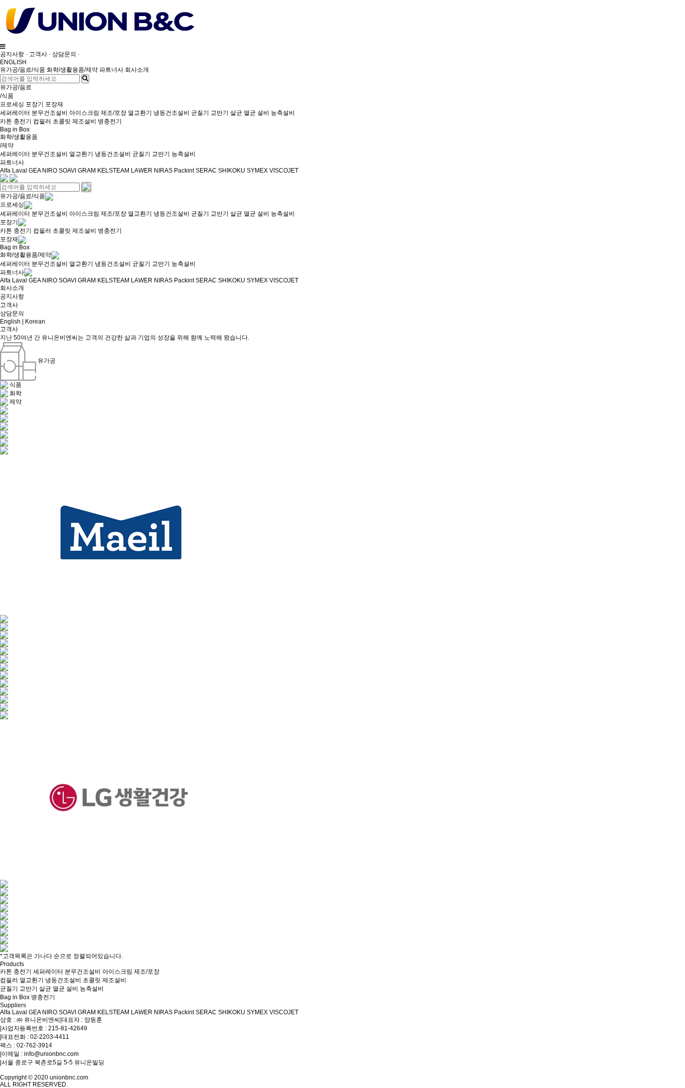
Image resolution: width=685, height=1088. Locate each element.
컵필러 (42, 121)
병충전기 (110, 121)
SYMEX (257, 170)
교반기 (220, 112)
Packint (184, 170)
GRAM (87, 170)
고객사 (38, 54)
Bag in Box (15, 129)
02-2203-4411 (49, 1036)
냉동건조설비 (171, 112)
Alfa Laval (14, 170)
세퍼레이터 (15, 112)
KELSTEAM (113, 170)
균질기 (200, 112)
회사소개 (137, 69)
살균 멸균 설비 (249, 112)
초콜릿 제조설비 (74, 121)
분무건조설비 (50, 112)
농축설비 (283, 112)
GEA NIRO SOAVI (52, 170)
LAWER (141, 170)
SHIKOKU (231, 170)
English (10, 321)
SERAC (206, 170)
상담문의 (64, 54)
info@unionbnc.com (51, 1053)
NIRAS (163, 170)
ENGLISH (13, 62)
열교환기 (140, 112)
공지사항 (12, 54)
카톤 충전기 (16, 121)
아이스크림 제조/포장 (97, 112)
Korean (35, 321)
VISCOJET (283, 170)
